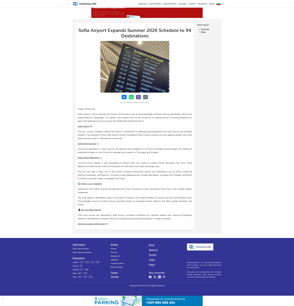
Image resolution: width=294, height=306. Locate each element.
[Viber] (164, 277)
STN (81, 262)
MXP (85, 273)
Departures (155, 4)
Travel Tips (205, 29)
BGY (80, 273)
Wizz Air (114, 252)
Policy (152, 264)
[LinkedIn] (159, 277)
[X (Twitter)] (154, 277)
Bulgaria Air (115, 256)
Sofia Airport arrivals (81, 248)
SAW (86, 269)
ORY (79, 277)
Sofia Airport (79, 244)
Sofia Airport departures (82, 252)
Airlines (182, 4)
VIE (81, 266)
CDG (90, 277)
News (212, 4)
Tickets (192, 4)
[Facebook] (150, 277)
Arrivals (142, 4)
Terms (152, 259)
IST (82, 269)
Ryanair (114, 248)
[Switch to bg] (218, 4)
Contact (152, 254)
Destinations (170, 4)
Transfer (202, 4)
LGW (87, 262)
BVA (85, 277)
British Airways (117, 267)
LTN (92, 262)
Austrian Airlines (117, 263)
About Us (153, 250)
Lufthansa (115, 259)
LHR (97, 262)
